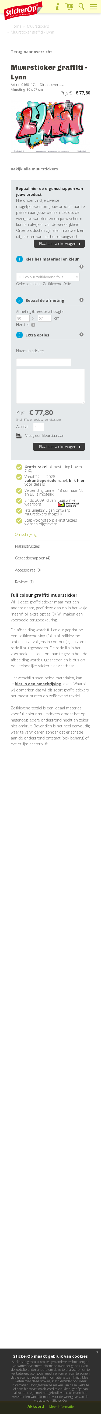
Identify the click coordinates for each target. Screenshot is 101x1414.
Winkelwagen (69, 6)
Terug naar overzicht (31, 51)
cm (57, 318)
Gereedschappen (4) (32, 558)
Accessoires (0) (27, 570)
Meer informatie (61, 1406)
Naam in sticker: (30, 350)
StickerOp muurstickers (23, 10)
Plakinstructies (27, 546)
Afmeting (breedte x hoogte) (40, 311)
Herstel (25, 324)
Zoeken (81, 6)
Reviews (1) (24, 581)
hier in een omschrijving (38, 683)
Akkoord (35, 1406)
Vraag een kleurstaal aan (44, 435)
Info (57, 6)
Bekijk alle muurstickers (34, 168)
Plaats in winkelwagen (57, 243)
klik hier (77, 480)
